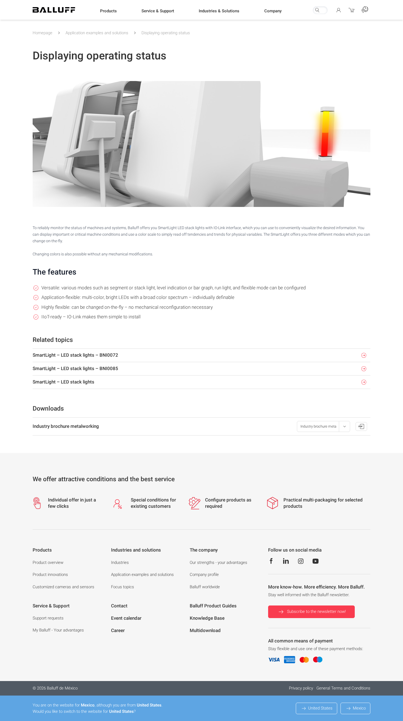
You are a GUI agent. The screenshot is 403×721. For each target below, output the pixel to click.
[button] (108, 11)
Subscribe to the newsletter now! (316, 611)
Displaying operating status (165, 32)
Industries (120, 562)
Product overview (48, 562)
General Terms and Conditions (343, 688)
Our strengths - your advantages (218, 562)
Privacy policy (301, 688)
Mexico (359, 708)
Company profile (204, 574)
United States (320, 708)
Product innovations (50, 574)
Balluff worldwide (205, 586)
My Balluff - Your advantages (58, 630)
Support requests (48, 618)
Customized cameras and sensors (63, 586)
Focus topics (122, 586)
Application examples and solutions (97, 32)
